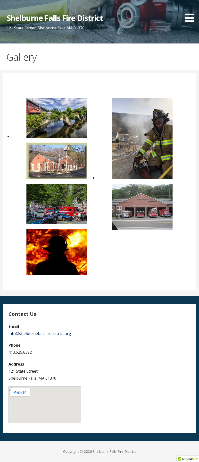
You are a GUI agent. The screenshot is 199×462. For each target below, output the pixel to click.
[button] (191, 12)
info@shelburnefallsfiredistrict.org (39, 333)
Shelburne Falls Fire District (55, 18)
